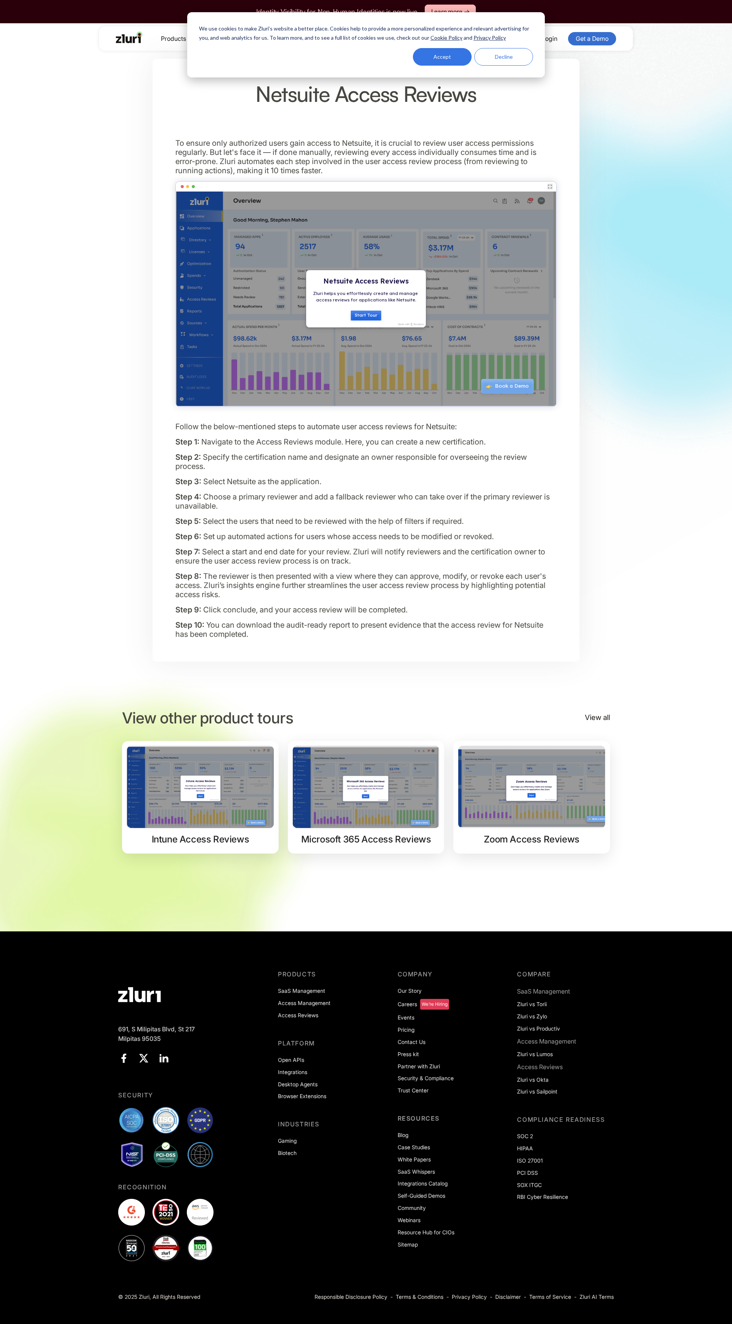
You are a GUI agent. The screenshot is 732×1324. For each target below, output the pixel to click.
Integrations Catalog (423, 1183)
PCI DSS (527, 1172)
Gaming (287, 1140)
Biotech (287, 1153)
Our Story (410, 990)
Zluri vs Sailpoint (537, 1091)
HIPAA (525, 1148)
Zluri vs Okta (533, 1079)
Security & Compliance (426, 1078)
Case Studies (414, 1147)
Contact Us (411, 1042)
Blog (403, 1135)
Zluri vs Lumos (535, 1054)
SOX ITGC (529, 1185)
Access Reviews (298, 1015)
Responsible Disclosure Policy (351, 1296)
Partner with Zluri (419, 1066)
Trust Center (413, 1090)
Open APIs (291, 1060)
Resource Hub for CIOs (426, 1232)
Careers (407, 1004)
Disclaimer (508, 1296)
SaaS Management (301, 990)
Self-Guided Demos (421, 1195)
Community (412, 1208)
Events (406, 1017)
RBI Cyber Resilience (542, 1197)
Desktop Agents (298, 1084)
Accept (442, 56)
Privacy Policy (469, 1296)
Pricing (406, 1029)
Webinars (409, 1220)
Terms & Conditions (419, 1296)
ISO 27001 (530, 1160)
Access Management (304, 1003)
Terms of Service (550, 1296)
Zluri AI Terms (597, 1296)
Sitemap (408, 1244)
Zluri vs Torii (532, 1004)
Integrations (292, 1072)
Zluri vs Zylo (532, 1016)
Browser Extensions (302, 1096)
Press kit (408, 1054)
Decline (504, 56)
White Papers (414, 1159)
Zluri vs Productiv (538, 1028)
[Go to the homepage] (129, 37)
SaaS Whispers (416, 1171)
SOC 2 (525, 1136)
